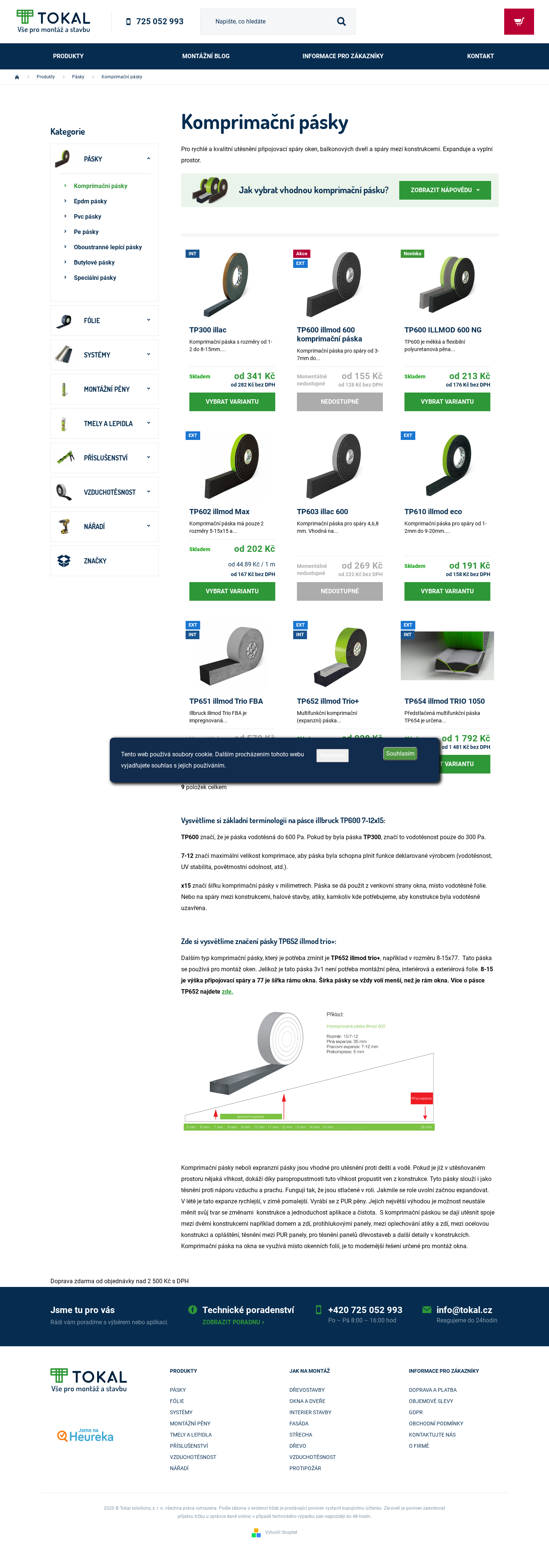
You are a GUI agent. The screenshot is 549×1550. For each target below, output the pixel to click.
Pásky (93, 159)
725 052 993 (160, 21)
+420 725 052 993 (365, 1310)
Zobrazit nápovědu (441, 190)
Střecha (300, 1435)
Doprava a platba (433, 1390)
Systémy (97, 355)
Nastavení (332, 755)
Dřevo (297, 1446)
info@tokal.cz (464, 1310)
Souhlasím (400, 753)
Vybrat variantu (232, 401)
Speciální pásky (95, 277)
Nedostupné (340, 401)
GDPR (416, 1412)
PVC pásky (87, 216)
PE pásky (86, 231)
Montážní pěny (107, 389)
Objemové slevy (431, 1401)
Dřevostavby (307, 1390)
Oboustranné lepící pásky (108, 247)
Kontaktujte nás (432, 1435)
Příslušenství (106, 458)
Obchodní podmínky (436, 1423)
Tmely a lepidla (108, 423)
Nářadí (94, 526)
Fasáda (298, 1423)
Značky (95, 561)
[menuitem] (68, 56)
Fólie (92, 320)
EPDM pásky (90, 201)
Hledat (341, 21)
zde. (227, 991)
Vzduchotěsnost (110, 492)
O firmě (419, 1446)
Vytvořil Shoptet (281, 1532)
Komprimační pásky (100, 186)
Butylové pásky (94, 262)
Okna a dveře (307, 1401)
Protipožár (305, 1468)
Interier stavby (310, 1412)
